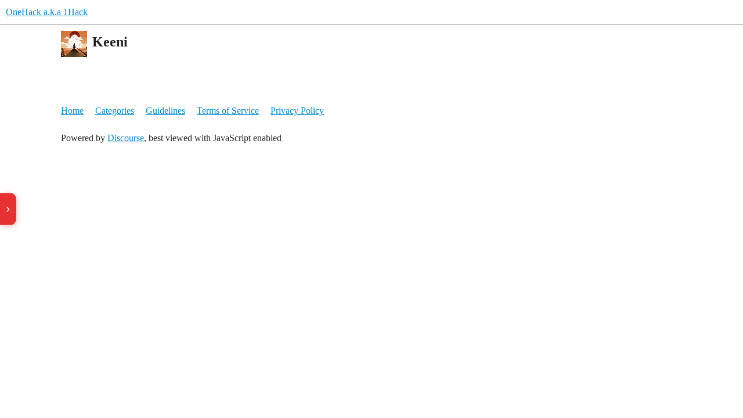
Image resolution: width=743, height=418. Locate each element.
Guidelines (165, 111)
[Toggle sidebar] (8, 209)
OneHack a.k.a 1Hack (47, 12)
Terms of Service (228, 111)
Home (72, 111)
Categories (114, 111)
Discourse (125, 138)
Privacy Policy (297, 111)
